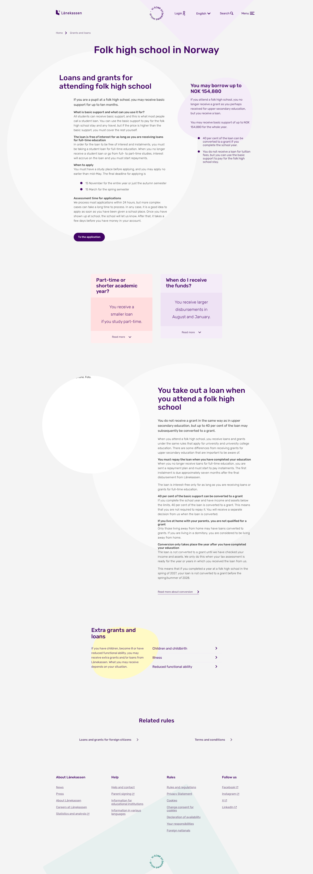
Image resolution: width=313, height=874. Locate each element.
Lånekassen (69, 12)
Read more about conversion (175, 591)
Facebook (229, 787)
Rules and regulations (181, 787)
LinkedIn (228, 807)
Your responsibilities (180, 824)
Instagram (229, 794)
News (60, 787)
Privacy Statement (179, 794)
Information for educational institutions (127, 802)
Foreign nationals (178, 830)
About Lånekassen (68, 800)
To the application (89, 236)
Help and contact (123, 787)
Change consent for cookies (180, 808)
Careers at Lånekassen (71, 807)
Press (60, 794)
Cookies (172, 800)
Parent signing (121, 794)
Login (178, 13)
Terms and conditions (210, 739)
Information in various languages (126, 812)
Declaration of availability (184, 817)
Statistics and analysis (71, 813)
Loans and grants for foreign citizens (105, 739)
